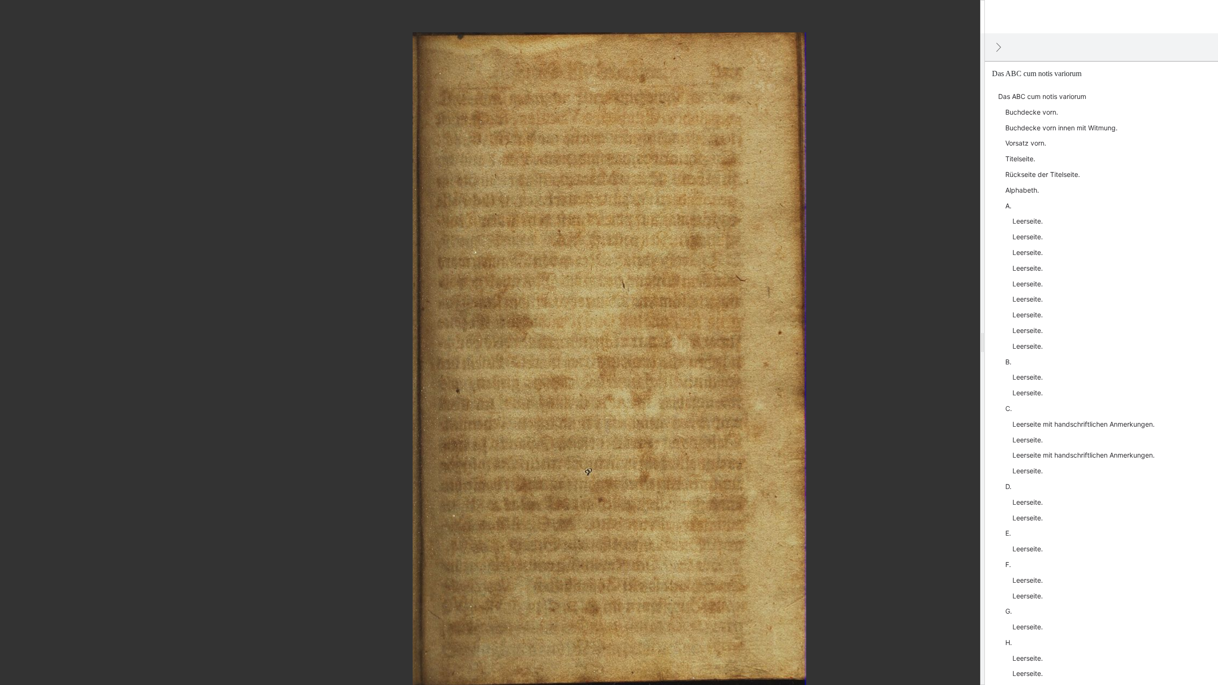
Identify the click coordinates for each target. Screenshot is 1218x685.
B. (1008, 362)
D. (1008, 486)
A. (1008, 206)
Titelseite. (1020, 159)
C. (1008, 408)
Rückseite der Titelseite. (1042, 174)
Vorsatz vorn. (1025, 143)
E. (1008, 533)
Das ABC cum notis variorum (1042, 96)
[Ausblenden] (998, 47)
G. (1008, 611)
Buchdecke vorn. (1031, 112)
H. (1008, 642)
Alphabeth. (1022, 190)
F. (1008, 564)
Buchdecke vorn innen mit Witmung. (1061, 128)
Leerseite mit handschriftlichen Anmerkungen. (1083, 424)
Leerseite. (1027, 221)
